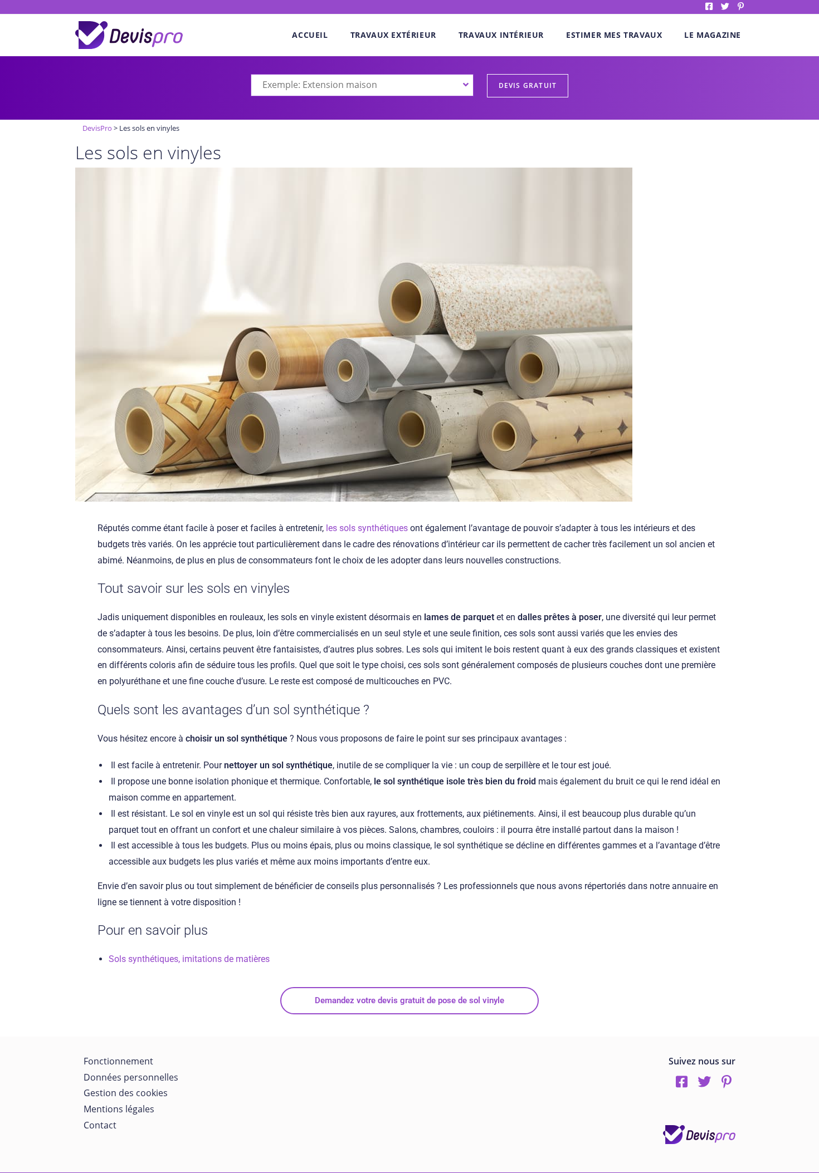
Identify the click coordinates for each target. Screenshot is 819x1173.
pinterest (741, 6)
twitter (725, 6)
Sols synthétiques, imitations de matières (189, 959)
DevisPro (97, 128)
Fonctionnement (118, 1061)
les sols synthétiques (366, 528)
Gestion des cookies (126, 1093)
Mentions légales (119, 1109)
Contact (100, 1125)
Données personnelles (131, 1077)
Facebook (709, 6)
